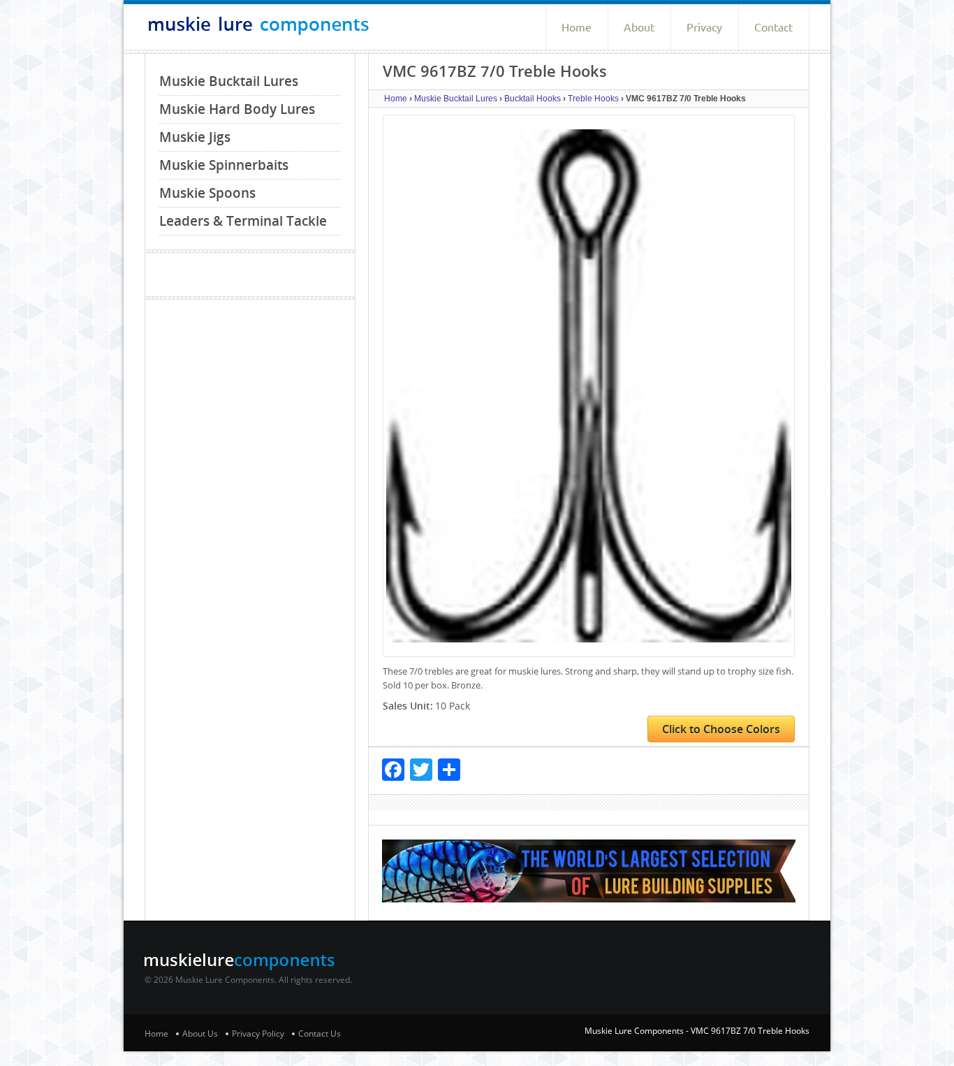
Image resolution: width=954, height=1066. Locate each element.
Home (577, 27)
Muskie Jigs (194, 137)
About (639, 27)
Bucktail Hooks (532, 98)
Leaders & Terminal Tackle (243, 221)
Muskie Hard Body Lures (237, 109)
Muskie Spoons (207, 193)
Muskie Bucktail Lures (228, 81)
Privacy (704, 27)
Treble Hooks (593, 98)
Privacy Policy (258, 1033)
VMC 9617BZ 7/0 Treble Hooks (750, 1031)
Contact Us (319, 1033)
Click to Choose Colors (721, 729)
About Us (200, 1033)
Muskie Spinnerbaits (223, 165)
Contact (773, 27)
